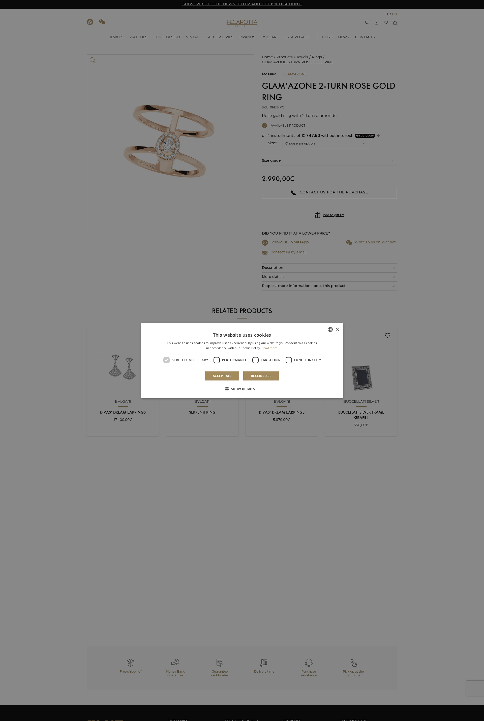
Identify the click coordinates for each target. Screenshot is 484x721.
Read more (270, 347)
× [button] (337, 329)
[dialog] (242, 360)
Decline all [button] (261, 375)
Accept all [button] (222, 375)
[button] (242, 389)
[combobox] (330, 329)
